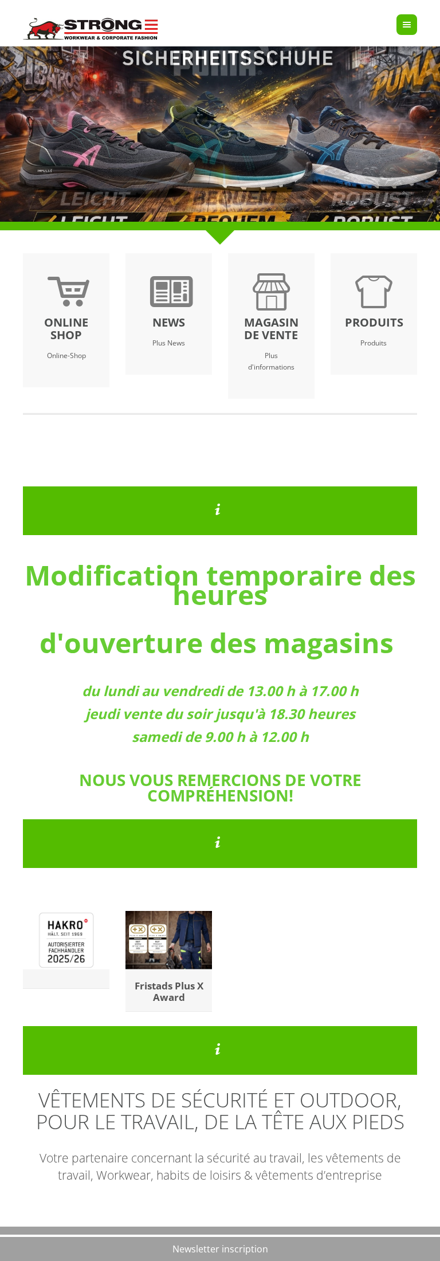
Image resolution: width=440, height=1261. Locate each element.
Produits (373, 343)
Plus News (168, 343)
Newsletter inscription (220, 1249)
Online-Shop (66, 355)
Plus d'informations (271, 361)
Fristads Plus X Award (169, 991)
